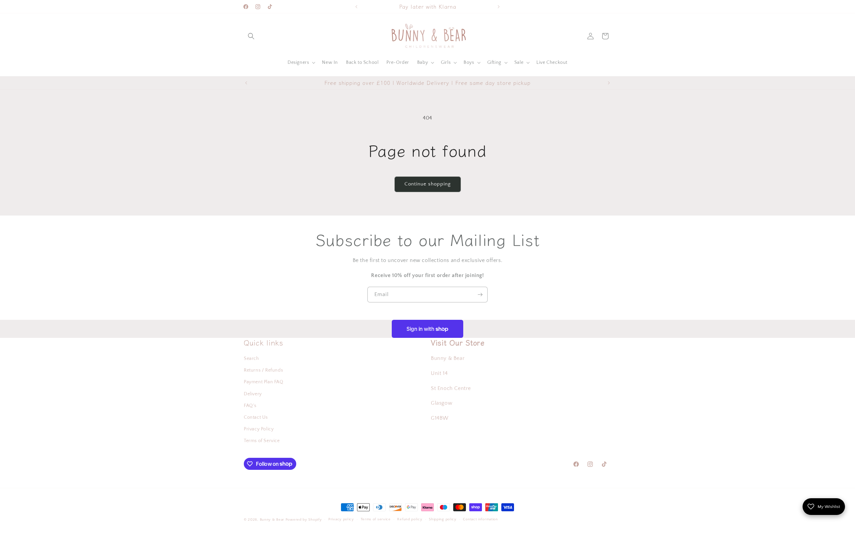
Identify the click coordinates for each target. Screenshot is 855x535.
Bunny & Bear (272, 520)
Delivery (253, 394)
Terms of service (376, 519)
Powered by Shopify (304, 520)
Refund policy (409, 519)
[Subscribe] (480, 294)
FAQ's (250, 405)
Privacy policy (341, 519)
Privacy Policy (259, 429)
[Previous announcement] (356, 6)
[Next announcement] (498, 6)
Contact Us (256, 417)
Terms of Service (262, 440)
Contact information (480, 519)
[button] (251, 36)
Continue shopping (427, 184)
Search (251, 358)
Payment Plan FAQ (264, 382)
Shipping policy (443, 519)
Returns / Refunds (263, 370)
